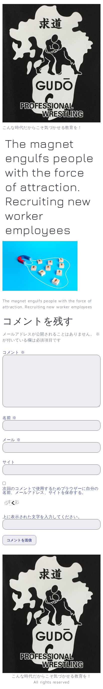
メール (11, 440)
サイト (8, 462)
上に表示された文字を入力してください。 (42, 517)
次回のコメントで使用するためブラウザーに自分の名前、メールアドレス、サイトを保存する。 (50, 490)
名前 (9, 418)
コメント (13, 352)
